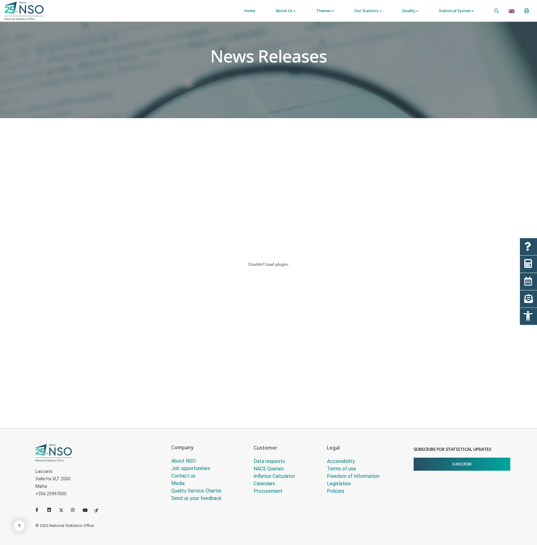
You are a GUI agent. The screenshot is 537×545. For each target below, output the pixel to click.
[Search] (496, 11)
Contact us (183, 476)
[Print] (526, 11)
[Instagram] (75, 510)
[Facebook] (40, 510)
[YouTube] (87, 510)
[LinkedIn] (52, 510)
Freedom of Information (353, 476)
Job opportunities (190, 468)
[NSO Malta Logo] (24, 10)
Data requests (269, 461)
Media (178, 483)
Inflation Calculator (274, 476)
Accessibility (341, 461)
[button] (528, 316)
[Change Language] (511, 11)
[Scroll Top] (19, 525)
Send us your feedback (196, 498)
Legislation (339, 484)
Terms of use (341, 469)
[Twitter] (63, 510)
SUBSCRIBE (462, 464)
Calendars (264, 484)
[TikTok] (99, 510)
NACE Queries (269, 469)
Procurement (268, 491)
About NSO (183, 461)
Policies (335, 491)
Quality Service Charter (196, 491)
